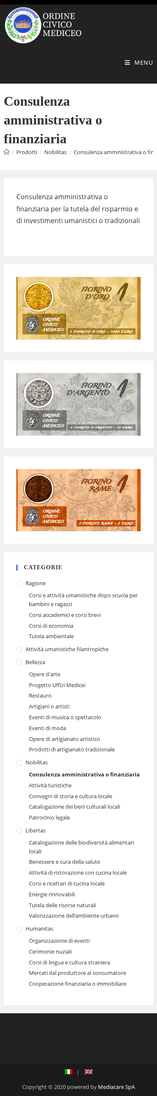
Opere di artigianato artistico (64, 739)
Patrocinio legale (49, 817)
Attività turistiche (50, 785)
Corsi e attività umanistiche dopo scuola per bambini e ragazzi (83, 599)
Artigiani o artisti (49, 706)
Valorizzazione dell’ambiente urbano (74, 915)
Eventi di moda (47, 728)
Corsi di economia (51, 625)
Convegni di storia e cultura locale (70, 796)
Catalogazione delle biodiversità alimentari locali (81, 847)
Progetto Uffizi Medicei (57, 685)
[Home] (6, 152)
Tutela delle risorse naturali (62, 905)
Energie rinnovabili (52, 894)
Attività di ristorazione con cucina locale (78, 872)
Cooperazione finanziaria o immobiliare (77, 983)
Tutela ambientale (51, 636)
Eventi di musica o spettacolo (65, 717)
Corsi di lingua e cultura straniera (69, 962)
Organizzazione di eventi (59, 940)
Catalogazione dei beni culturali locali (74, 806)
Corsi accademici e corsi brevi (65, 615)
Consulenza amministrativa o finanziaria (84, 774)
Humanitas (39, 928)
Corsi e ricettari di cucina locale (67, 883)
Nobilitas (37, 762)
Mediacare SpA (116, 1087)
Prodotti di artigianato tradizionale (72, 749)
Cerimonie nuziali (50, 951)
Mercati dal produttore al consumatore (77, 973)
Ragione (36, 583)
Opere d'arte (44, 674)
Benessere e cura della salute (64, 861)
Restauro (40, 695)
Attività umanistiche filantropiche (67, 649)
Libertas (36, 830)
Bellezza (35, 662)
